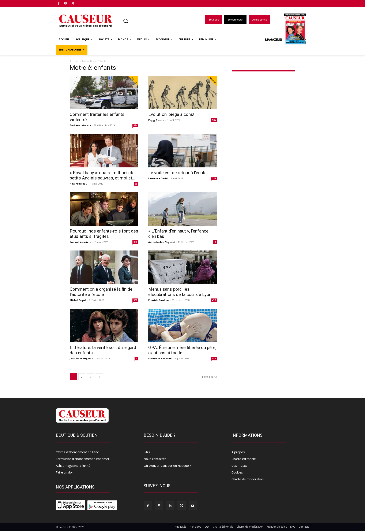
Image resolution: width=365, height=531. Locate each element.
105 (214, 120)
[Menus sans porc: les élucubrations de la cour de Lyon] (182, 267)
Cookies (237, 472)
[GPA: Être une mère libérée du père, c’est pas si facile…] (182, 325)
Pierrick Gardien (158, 300)
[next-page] (99, 376)
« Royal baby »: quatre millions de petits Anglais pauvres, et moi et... (102, 175)
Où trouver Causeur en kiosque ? (167, 465)
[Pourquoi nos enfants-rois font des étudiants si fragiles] (104, 209)
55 (136, 183)
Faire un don (65, 472)
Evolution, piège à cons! (171, 114)
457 (214, 300)
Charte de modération (248, 479)
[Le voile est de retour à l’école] (182, 150)
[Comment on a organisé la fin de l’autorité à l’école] (104, 267)
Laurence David (158, 178)
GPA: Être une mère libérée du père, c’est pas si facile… (182, 350)
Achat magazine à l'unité (73, 465)
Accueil (74, 61)
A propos (238, 452)
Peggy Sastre (156, 120)
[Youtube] (193, 505)
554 (135, 125)
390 (135, 242)
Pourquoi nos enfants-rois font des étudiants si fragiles (104, 234)
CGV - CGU (239, 465)
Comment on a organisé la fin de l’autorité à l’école (101, 292)
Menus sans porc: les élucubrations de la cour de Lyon (179, 292)
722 (214, 178)
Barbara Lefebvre (80, 125)
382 (214, 358)
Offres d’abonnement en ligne (77, 452)
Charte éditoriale (244, 459)
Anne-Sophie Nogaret (161, 242)
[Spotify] (66, 4)
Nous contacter (155, 459)
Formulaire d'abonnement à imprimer (82, 459)
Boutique (83, 3)
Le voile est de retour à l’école (177, 172)
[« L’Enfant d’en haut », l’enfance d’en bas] (182, 209)
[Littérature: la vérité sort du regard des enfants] (104, 325)
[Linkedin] (170, 505)
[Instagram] (159, 505)
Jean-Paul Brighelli (81, 358)
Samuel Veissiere (80, 242)
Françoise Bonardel (160, 358)
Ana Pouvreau (78, 183)
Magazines (274, 39)
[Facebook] (59, 4)
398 (135, 300)
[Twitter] (73, 4)
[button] (125, 21)
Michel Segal (78, 300)
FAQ (147, 452)
